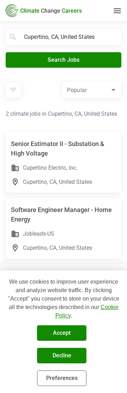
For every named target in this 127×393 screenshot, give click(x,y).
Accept (62, 332)
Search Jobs (63, 59)
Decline (62, 355)
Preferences (62, 378)
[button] (13, 90)
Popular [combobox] (77, 90)
